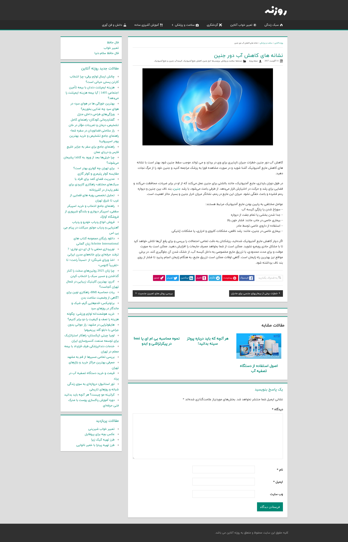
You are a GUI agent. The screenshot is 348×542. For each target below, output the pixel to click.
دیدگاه (277, 409)
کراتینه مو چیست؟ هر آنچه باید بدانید (89, 395)
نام (280, 470)
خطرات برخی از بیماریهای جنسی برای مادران (254, 294)
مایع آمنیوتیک (160, 61)
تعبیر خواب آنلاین (241, 25)
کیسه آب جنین (175, 61)
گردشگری (212, 25)
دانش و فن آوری (112, 25)
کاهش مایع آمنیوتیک (192, 61)
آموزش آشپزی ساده (146, 25)
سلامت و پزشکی (185, 25)
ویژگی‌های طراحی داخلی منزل (96, 114)
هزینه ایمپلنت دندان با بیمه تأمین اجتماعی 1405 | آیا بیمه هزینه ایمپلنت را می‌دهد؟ (92, 93)
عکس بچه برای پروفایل (100, 434)
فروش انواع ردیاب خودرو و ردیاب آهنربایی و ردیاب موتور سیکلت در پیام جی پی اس (91, 227)
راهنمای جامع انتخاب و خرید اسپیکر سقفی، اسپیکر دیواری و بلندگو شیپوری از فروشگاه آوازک (92, 211)
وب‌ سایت (276, 494)
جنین (177, 189)
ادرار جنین (207, 61)
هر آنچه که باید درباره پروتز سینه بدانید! (207, 341)
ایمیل (278, 482)
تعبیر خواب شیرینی (101, 429)
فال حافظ (113, 42)
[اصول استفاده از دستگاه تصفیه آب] (258, 358)
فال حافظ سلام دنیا (106, 53)
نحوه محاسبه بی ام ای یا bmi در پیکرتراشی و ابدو (157, 341)
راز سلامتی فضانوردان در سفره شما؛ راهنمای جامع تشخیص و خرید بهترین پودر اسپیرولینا (94, 136)
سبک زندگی (271, 25)
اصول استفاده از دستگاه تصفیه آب (259, 368)
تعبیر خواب (111, 48)
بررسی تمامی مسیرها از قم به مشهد (91, 357)
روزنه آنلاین (278, 43)
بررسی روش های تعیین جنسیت (155, 294)
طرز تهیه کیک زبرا (103, 440)
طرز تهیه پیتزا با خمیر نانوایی (95, 445)
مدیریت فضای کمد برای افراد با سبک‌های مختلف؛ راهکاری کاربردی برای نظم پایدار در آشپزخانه (94, 184)
